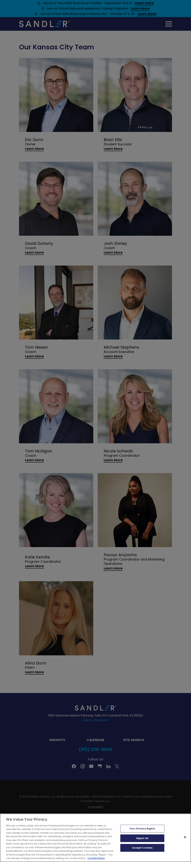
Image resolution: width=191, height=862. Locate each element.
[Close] (185, 837)
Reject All (142, 838)
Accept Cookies (142, 848)
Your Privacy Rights (142, 828)
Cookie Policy (96, 858)
